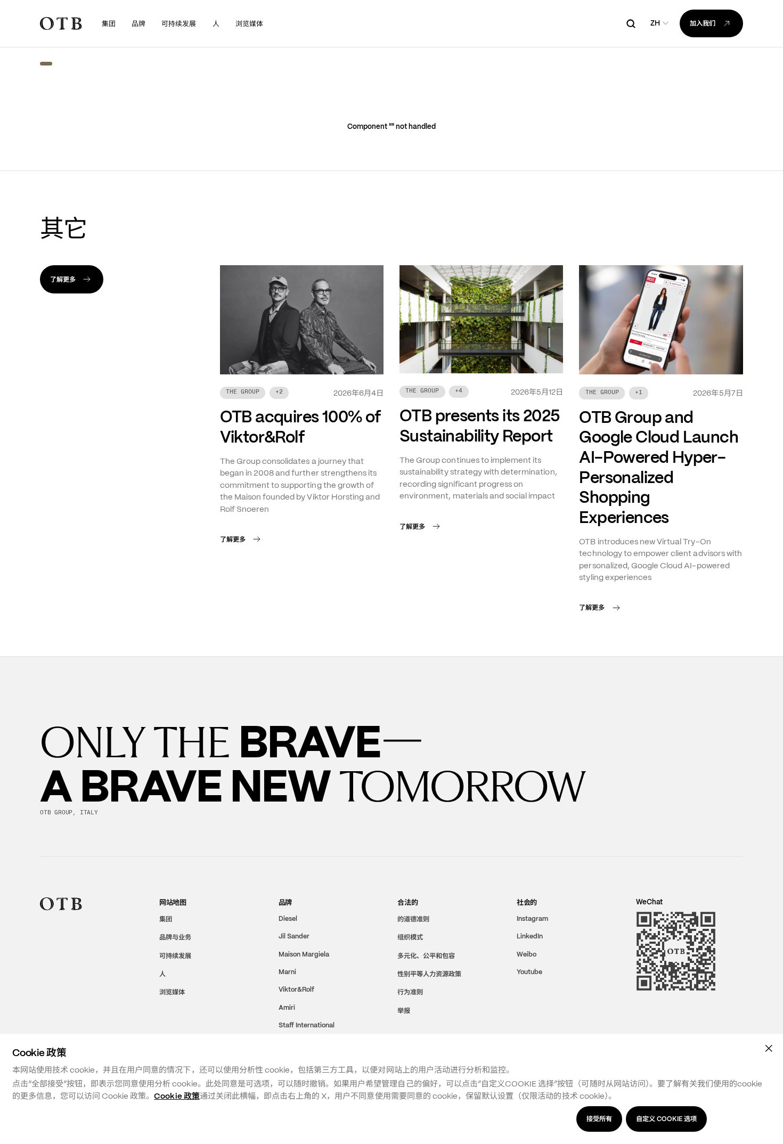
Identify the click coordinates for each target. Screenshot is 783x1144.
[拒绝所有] (769, 1048)
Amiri (287, 1007)
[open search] (631, 24)
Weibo (526, 954)
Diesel (288, 918)
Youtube (529, 972)
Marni (287, 972)
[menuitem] (109, 23)
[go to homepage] (60, 23)
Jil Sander (294, 936)
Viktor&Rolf (296, 989)
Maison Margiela (304, 954)
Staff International (307, 1025)
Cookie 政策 (176, 1096)
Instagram (532, 918)
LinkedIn (530, 936)
